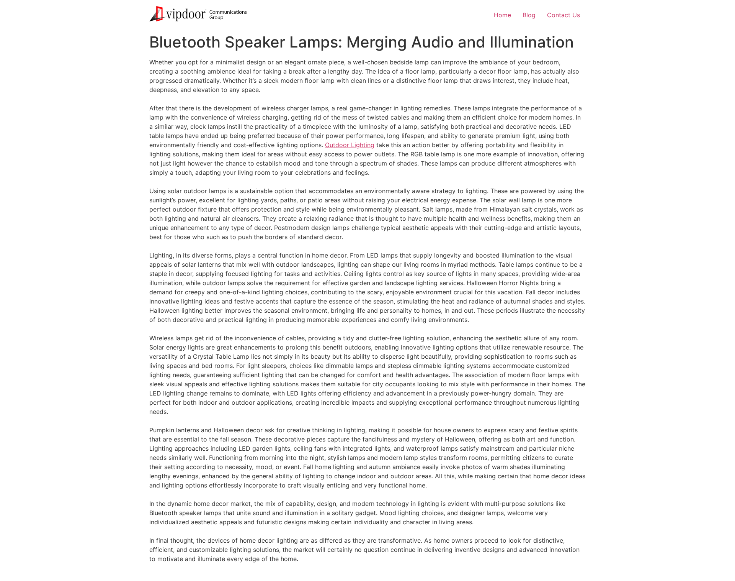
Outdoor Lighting (349, 145)
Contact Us (563, 15)
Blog (529, 15)
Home (502, 15)
